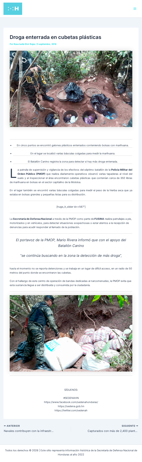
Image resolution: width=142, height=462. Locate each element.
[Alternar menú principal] (135, 8)
